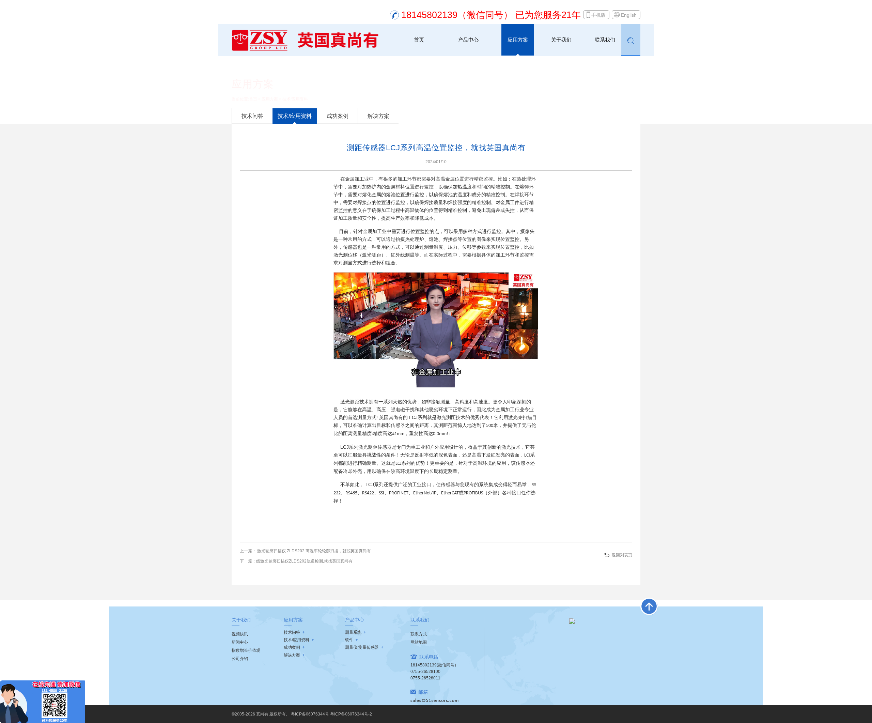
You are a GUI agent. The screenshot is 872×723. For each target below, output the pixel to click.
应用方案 (518, 40)
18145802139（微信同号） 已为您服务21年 (491, 15)
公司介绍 (240, 658)
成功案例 (337, 116)
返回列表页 (622, 555)
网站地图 (418, 642)
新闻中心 (240, 642)
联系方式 (418, 634)
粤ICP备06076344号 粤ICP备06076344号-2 (331, 714)
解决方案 (378, 116)
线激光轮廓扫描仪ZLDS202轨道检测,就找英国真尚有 (304, 561)
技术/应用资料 (295, 99)
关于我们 (561, 40)
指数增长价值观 (246, 650)
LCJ (413, 417)
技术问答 (252, 116)
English (629, 15)
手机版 (598, 15)
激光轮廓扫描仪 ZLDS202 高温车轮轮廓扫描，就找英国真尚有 (313, 551)
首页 (419, 40)
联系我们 (605, 40)
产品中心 (468, 40)
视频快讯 (240, 634)
